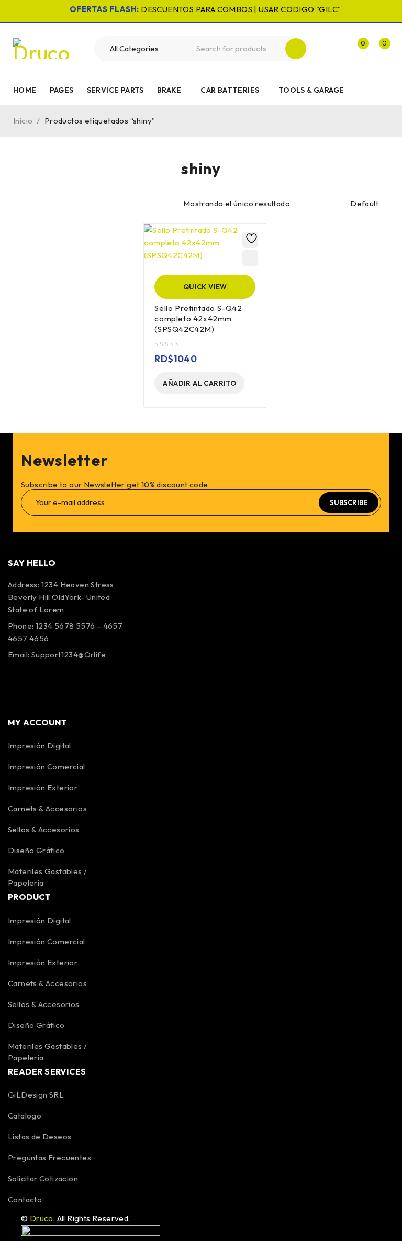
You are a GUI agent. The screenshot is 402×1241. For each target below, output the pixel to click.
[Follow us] (46, 684)
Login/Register (335, 48)
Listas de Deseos (39, 1137)
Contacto (25, 1199)
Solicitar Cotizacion (43, 1178)
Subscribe (348, 502)
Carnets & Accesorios (47, 808)
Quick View (205, 287)
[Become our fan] (18, 684)
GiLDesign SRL (36, 1095)
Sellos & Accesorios (44, 829)
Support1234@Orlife (68, 654)
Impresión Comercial (46, 767)
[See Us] (74, 684)
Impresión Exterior (42, 787)
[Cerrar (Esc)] (367, 11)
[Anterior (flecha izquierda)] (18, 621)
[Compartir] (344, 11)
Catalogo (24, 1116)
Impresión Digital (39, 746)
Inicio (22, 121)
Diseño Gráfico (36, 850)
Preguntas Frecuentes (49, 1157)
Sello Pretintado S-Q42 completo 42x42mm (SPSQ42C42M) (198, 318)
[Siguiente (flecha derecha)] (383, 621)
